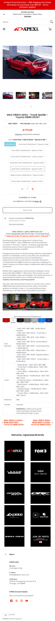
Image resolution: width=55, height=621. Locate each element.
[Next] (50, 62)
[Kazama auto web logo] (14, 494)
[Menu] (4, 29)
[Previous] (4, 62)
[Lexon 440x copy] (40, 472)
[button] (50, 29)
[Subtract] (22, 189)
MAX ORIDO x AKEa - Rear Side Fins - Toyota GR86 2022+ (14, 422)
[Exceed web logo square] (14, 515)
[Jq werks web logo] (40, 515)
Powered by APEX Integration (12, 619)
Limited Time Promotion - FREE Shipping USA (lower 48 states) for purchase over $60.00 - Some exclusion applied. (27, 4)
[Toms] (40, 451)
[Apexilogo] (14, 451)
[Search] (51, 21)
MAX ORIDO (13, 124)
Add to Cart (27, 210)
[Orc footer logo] (40, 494)
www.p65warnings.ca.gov (27, 413)
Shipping (18, 134)
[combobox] (25, 21)
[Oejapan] (40, 537)
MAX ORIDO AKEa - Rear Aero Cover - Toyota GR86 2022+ (41, 422)
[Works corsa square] (14, 537)
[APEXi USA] (26, 29)
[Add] (32, 189)
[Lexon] (14, 472)
